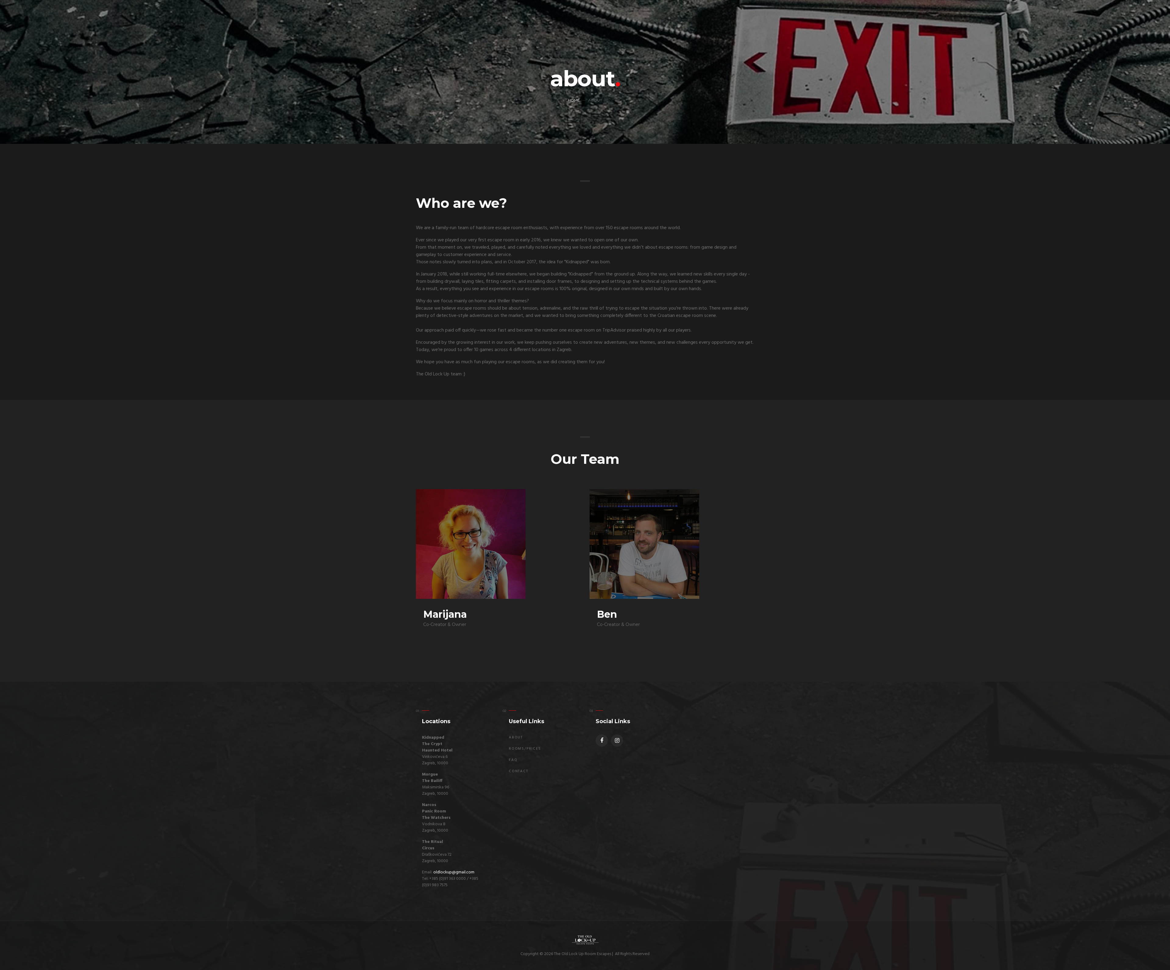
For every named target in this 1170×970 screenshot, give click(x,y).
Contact (518, 771)
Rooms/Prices (525, 749)
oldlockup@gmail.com (453, 872)
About (516, 737)
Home (574, 100)
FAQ (513, 760)
